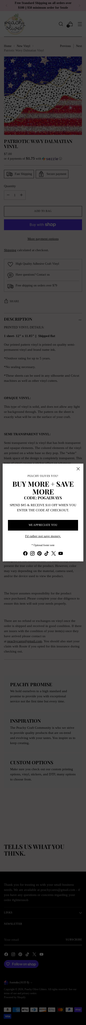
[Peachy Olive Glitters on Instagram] (32, 554)
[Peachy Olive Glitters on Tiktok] (46, 554)
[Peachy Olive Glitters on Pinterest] (39, 554)
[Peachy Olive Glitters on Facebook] (25, 554)
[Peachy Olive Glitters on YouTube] (60, 554)
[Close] (78, 468)
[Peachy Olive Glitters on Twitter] (53, 554)
